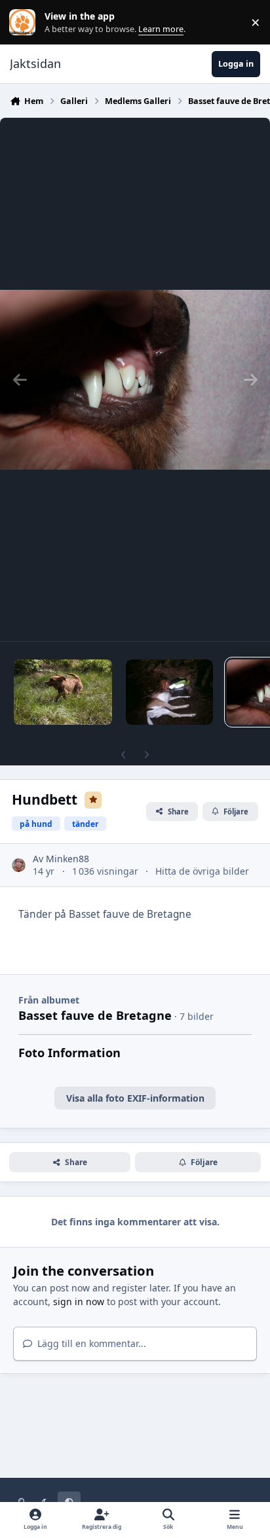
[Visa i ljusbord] (135, 379)
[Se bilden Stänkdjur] (169, 692)
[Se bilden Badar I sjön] (63, 692)
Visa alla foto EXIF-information (135, 1098)
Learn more (25, 22)
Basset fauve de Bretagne (95, 1015)
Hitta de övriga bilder (202, 871)
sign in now (78, 1301)
